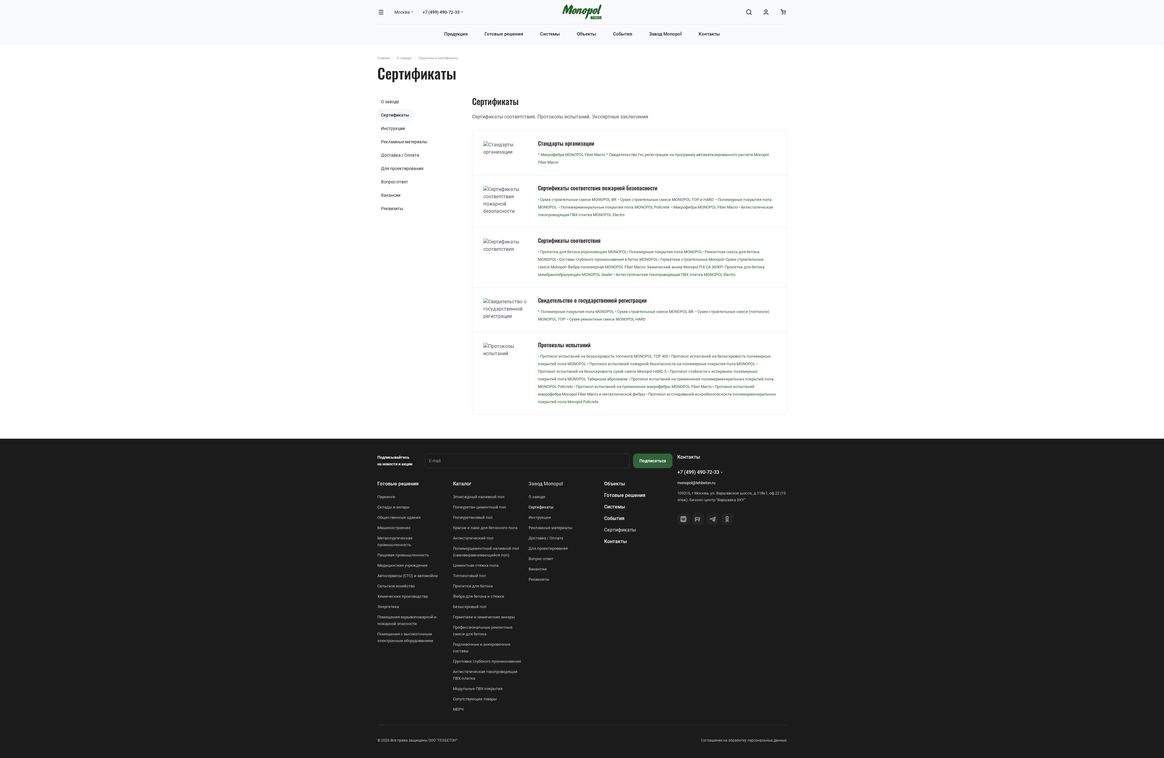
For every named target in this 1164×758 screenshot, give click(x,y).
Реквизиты (392, 208)
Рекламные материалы (404, 141)
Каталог (462, 484)
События (614, 518)
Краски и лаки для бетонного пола (485, 527)
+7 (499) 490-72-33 (441, 12)
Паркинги (386, 497)
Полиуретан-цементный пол (479, 507)
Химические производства (402, 596)
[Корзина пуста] (783, 12)
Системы (614, 507)
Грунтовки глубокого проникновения (487, 661)
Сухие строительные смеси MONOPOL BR (655, 311)
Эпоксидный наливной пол (479, 497)
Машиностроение (393, 527)
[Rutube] (698, 519)
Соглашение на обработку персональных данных (744, 740)
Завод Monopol (546, 484)
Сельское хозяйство (396, 586)
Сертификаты (395, 115)
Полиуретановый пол (473, 517)
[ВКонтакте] (683, 519)
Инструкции (393, 128)
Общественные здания (398, 517)
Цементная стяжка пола (476, 565)
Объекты (614, 484)
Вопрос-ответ (394, 181)
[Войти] (766, 12)
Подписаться (652, 460)
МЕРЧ (458, 709)
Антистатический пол (473, 538)
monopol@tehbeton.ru (696, 483)
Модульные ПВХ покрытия (477, 688)
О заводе (390, 101)
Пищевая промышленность (403, 555)
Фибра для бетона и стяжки (478, 596)
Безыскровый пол (470, 606)
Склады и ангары (393, 507)
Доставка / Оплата (400, 155)
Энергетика (388, 606)
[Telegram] (712, 519)
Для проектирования (402, 168)
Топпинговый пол (469, 575)
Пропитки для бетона (473, 586)
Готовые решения (398, 484)
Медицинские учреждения (402, 565)
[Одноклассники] (727, 519)
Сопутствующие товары (475, 699)
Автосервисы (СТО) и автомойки (407, 575)
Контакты (615, 541)
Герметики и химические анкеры (484, 617)
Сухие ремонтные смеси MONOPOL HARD (607, 319)
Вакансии (390, 195)
